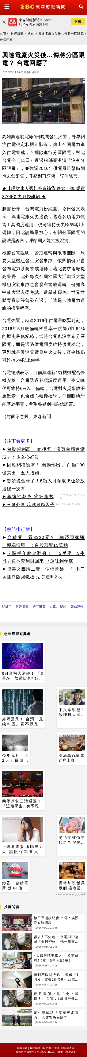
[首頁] (43, 6)
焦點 (31, 33)
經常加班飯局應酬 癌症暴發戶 (72, 886)
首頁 (3, 33)
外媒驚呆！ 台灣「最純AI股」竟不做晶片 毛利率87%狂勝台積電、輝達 (22, 722)
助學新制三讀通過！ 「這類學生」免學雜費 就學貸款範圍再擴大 (22, 804)
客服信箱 (22, 1048)
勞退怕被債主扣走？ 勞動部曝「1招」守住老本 (72, 840)
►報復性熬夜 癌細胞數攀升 (30, 497)
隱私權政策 (67, 1048)
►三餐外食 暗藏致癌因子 (28, 504)
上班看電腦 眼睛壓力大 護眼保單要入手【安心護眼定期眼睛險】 (22, 849)
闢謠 (63, 606)
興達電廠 (22, 606)
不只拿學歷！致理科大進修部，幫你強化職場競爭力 (72, 712)
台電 (53, 606)
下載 (78, 21)
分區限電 (39, 606)
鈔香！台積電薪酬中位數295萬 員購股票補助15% (15, 886)
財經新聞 (17, 33)
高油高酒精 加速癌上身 (72, 757)
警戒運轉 (77, 606)
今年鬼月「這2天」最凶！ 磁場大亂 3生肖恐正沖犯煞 (15, 758)
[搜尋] (80, 10)
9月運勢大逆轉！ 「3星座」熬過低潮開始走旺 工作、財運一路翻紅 (22, 676)
